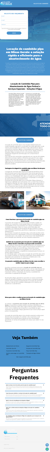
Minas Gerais (7, 436)
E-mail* (3, 20)
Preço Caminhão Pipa (31, 350)
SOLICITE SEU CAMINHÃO (41, 3)
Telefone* (3, 24)
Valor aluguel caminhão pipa (23, 357)
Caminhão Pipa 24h (11, 348)
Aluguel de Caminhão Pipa (33, 346)
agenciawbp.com (11, 448)
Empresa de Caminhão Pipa (33, 348)
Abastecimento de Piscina (12, 346)
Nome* (3, 16)
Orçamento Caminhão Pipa (13, 350)
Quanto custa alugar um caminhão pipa (15, 354)
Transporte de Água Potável (33, 353)
